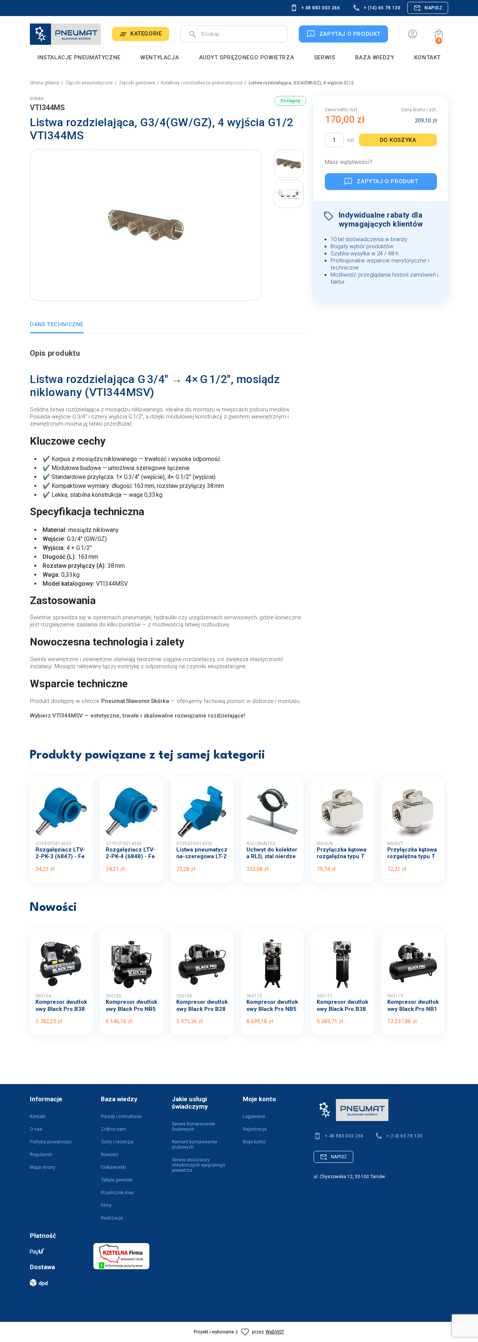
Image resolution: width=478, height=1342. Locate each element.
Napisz (433, 7)
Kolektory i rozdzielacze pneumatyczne (202, 82)
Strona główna (44, 82)
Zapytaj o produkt (387, 181)
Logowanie (254, 1116)
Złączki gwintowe (137, 82)
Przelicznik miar (117, 1192)
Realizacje (112, 1218)
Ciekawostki (113, 1167)
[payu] (58, 1251)
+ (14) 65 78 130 (382, 7)
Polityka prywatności (51, 1142)
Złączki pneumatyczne (89, 82)
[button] (438, 34)
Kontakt (38, 1116)
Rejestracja (255, 1129)
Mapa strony (42, 1167)
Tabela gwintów (117, 1180)
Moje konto (254, 1142)
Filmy (106, 1205)
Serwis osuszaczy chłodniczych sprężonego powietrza (198, 1165)
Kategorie (146, 33)
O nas (36, 1129)
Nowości (109, 1154)
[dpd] (58, 1282)
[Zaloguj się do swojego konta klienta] (412, 34)
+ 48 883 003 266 (320, 7)
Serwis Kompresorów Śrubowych (193, 1126)
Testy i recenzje (117, 1142)
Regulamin (41, 1154)
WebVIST (275, 1332)
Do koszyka (398, 140)
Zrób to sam (113, 1129)
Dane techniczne (57, 324)
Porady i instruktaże (121, 1116)
